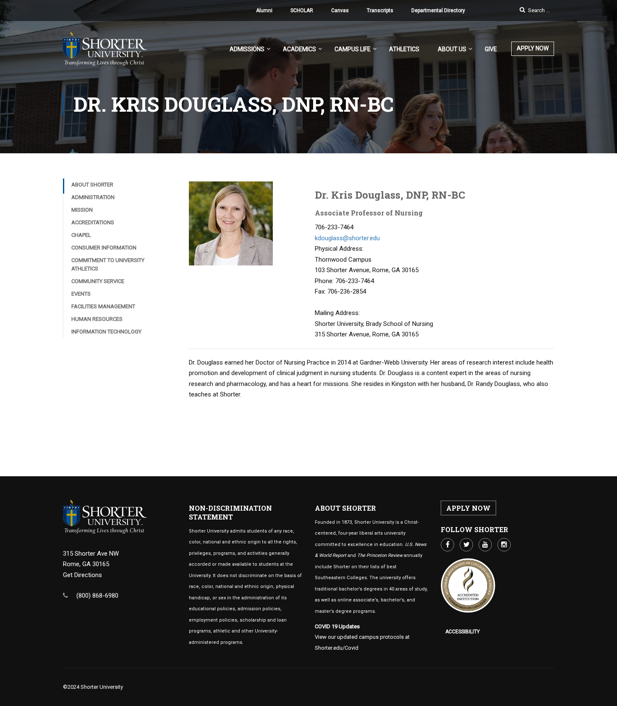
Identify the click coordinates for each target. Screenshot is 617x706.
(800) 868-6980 (97, 595)
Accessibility (462, 632)
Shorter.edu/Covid (336, 648)
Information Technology (106, 331)
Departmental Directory (438, 10)
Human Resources (97, 319)
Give (491, 49)
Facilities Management (103, 306)
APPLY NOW (533, 48)
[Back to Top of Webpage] (604, 693)
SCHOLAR (301, 10)
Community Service (97, 281)
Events (81, 294)
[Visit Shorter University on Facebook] (447, 544)
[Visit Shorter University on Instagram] (504, 544)
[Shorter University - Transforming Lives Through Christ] (105, 52)
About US (452, 49)
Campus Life (353, 49)
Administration (93, 197)
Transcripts (380, 10)
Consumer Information (103, 247)
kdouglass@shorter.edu (347, 238)
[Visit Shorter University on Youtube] (485, 544)
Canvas (340, 10)
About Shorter (92, 184)
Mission (82, 210)
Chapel (81, 235)
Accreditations (92, 222)
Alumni (264, 10)
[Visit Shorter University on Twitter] (466, 544)
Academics (299, 49)
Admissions (247, 49)
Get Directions (82, 575)
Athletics (404, 49)
